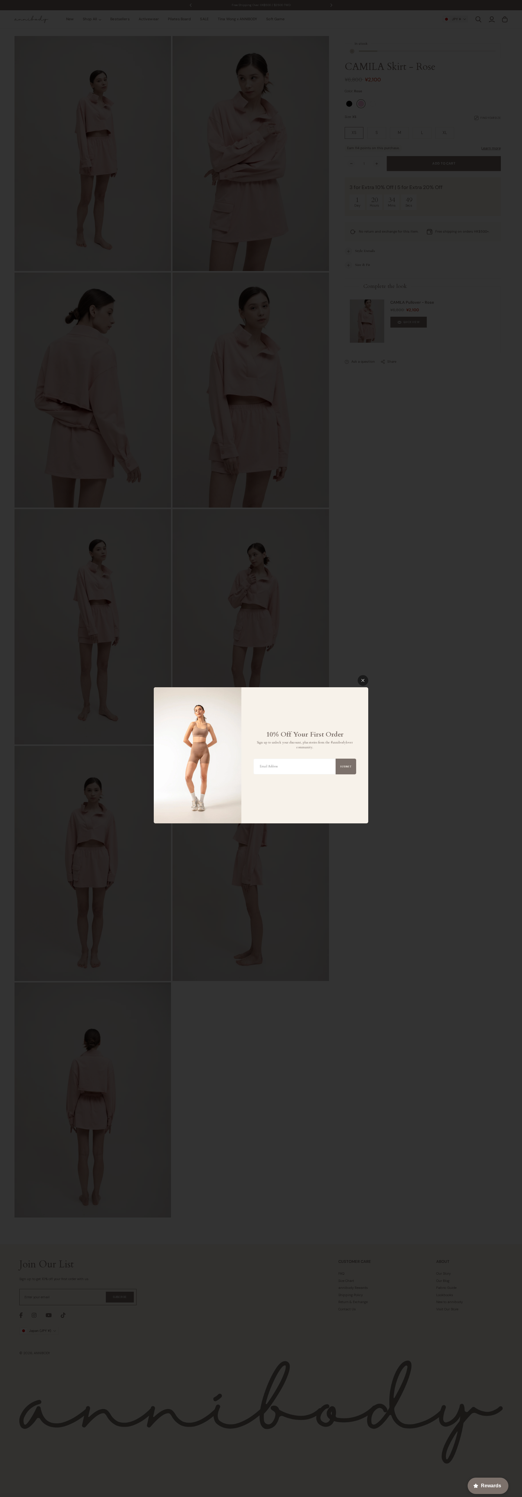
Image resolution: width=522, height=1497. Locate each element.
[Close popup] (363, 680)
